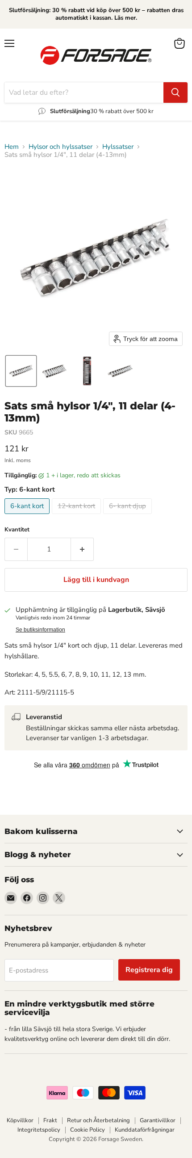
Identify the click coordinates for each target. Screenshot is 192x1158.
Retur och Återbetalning (98, 1120)
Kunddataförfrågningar (145, 1130)
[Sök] (175, 92)
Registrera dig (149, 970)
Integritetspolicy (38, 1130)
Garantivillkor (157, 1120)
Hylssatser (118, 147)
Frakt (50, 1120)
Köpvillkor (20, 1120)
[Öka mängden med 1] (82, 549)
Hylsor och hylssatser (60, 147)
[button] (21, 371)
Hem (11, 147)
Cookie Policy (87, 1130)
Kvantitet (16, 529)
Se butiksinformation (40, 630)
